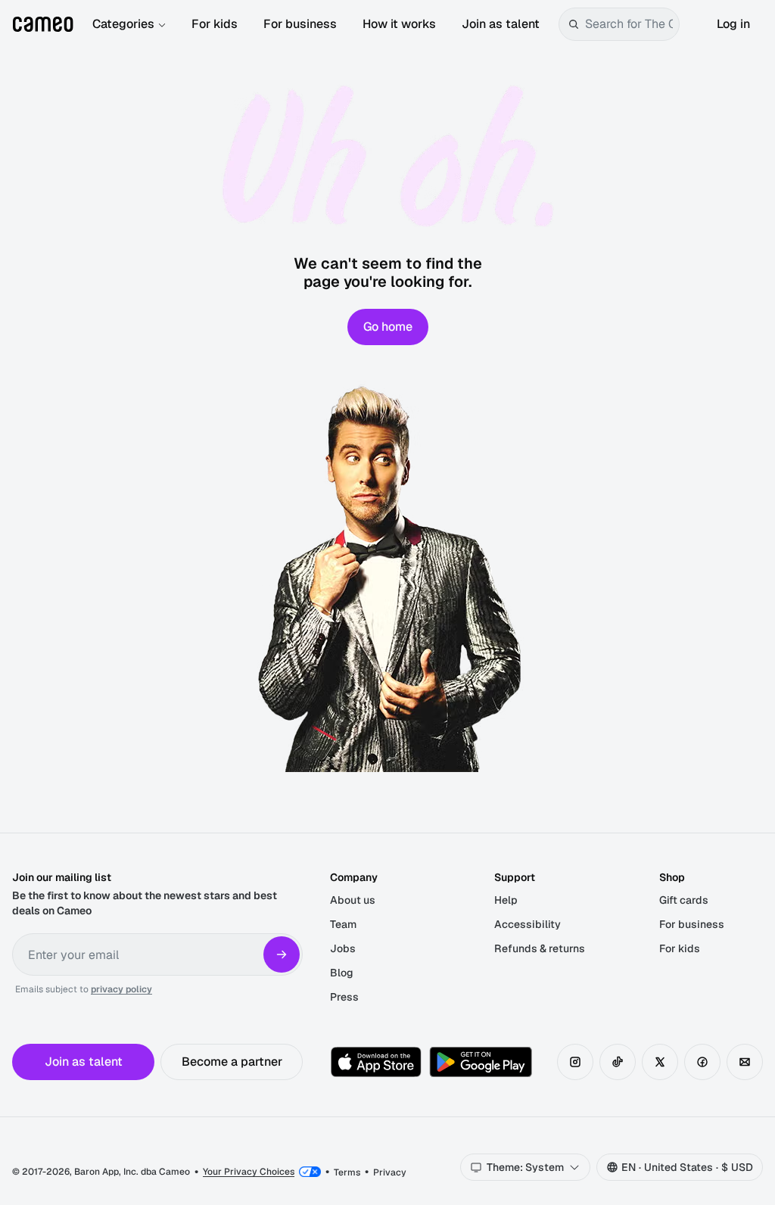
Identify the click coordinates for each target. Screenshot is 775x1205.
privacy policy (121, 989)
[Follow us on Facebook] (702, 1062)
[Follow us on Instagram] (575, 1062)
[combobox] (629, 24)
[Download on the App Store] (376, 1062)
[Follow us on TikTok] (617, 1062)
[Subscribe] (281, 954)
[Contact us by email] (745, 1062)
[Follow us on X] (660, 1062)
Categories (123, 24)
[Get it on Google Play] (480, 1062)
